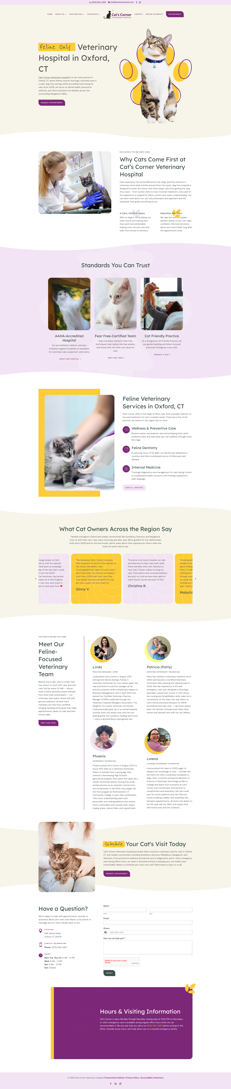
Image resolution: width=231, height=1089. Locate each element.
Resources (92, 14)
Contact (138, 14)
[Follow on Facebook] (136, 2)
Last (150, 914)
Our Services (75, 14)
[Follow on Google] (115, 1084)
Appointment (174, 14)
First (105, 914)
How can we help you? (114, 938)
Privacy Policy (132, 1077)
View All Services (134, 488)
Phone (106, 928)
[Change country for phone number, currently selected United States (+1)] (106, 932)
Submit (109, 973)
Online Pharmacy (154, 14)
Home (50, 14)
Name (106, 906)
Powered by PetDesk (114, 1077)
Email (106, 918)
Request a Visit (161, 355)
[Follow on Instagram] (140, 2)
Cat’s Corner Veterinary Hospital (53, 77)
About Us (59, 14)
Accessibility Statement (152, 1077)
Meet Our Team (115, 358)
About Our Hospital (69, 359)
